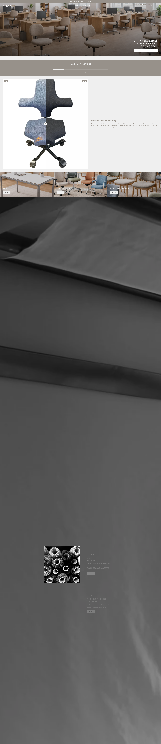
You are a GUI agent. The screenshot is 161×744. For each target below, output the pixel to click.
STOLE (70, 5)
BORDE (76, 5)
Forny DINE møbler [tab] (58, 68)
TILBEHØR (83, 5)
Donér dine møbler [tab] (102, 68)
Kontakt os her (152, 50)
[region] (80, 29)
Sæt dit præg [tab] (88, 68)
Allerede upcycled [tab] (74, 68)
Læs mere (91, 573)
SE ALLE (7, 192)
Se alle (60, 192)
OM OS (90, 5)
